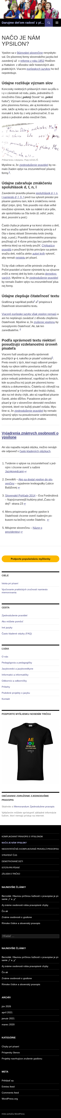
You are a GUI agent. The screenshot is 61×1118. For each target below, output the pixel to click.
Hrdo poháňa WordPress (13, 1114)
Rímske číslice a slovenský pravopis (21, 923)
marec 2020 (8, 1024)
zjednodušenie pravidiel (33, 165)
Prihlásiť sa (8, 1080)
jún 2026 (6, 1006)
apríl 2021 (7, 1012)
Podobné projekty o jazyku (16, 692)
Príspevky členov (11, 1052)
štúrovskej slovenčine (30, 52)
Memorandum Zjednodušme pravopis (34, 806)
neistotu (20, 257)
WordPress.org (10, 1098)
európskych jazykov (38, 69)
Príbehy (6, 686)
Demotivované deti (12, 861)
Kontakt (6, 699)
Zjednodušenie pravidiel (14, 615)
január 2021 (8, 1018)
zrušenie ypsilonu (44, 322)
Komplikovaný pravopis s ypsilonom (22, 836)
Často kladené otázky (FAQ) (17, 633)
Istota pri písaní (10, 583)
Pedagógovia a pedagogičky (17, 662)
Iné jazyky (7, 627)
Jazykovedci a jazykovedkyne (17, 668)
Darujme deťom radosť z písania (23, 22)
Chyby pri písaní (10, 1046)
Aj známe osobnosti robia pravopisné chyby (25, 905)
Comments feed (10, 1092)
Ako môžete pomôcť (12, 621)
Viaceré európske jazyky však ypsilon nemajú (29, 314)
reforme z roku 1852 (32, 60)
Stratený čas (9, 855)
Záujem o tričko (11, 874)
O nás (5, 656)
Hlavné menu (57, 23)
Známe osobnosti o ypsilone (17, 917)
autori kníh (38, 253)
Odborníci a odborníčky (14, 680)
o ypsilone (30, 435)
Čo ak (5, 911)
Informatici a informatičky (15, 674)
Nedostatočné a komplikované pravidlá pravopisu (30, 849)
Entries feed (8, 1086)
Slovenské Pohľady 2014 (20, 495)
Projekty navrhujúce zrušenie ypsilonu (22, 1058)
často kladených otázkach (34, 451)
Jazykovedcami (14, 471)
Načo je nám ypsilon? (14, 843)
